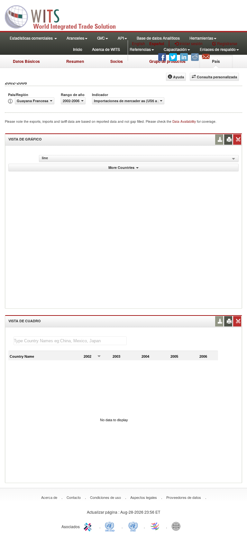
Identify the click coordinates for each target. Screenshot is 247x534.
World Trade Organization (155, 525)
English (138, 43)
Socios (116, 61)
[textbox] (70, 340)
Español (156, 43)
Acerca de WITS (106, 49)
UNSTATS (133, 525)
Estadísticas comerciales (32, 38)
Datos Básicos (26, 61)
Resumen (75, 61)
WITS (64, 16)
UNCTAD (111, 525)
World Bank (177, 525)
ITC (88, 525)
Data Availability (184, 121)
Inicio (77, 49)
